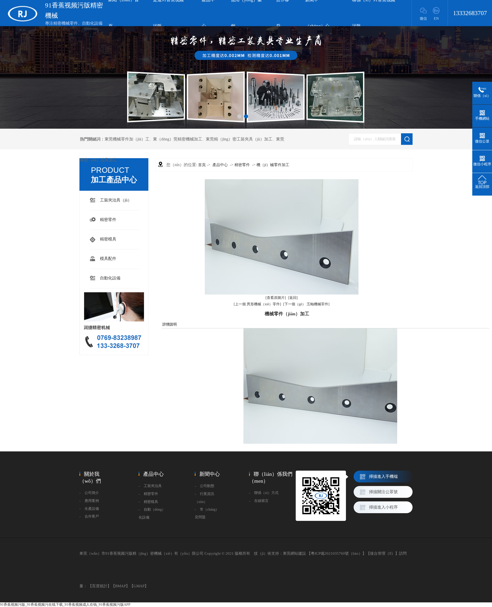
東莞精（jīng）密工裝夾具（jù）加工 (239, 139)
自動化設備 (110, 278)
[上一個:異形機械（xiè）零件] (257, 304)
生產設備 (92, 509)
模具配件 (108, 258)
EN (436, 19)
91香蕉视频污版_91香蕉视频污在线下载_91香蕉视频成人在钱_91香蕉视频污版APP (65, 604)
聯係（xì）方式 (266, 493)
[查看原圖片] (275, 298)
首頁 (202, 165)
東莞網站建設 (294, 553)
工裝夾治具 (153, 486)
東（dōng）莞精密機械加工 (177, 139)
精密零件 (108, 219)
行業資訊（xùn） (204, 498)
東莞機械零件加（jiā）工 (127, 139)
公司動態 (207, 486)
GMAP (139, 586)
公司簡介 (92, 493)
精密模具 (108, 239)
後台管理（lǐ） (382, 553)
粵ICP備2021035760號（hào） (336, 553)
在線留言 (261, 501)
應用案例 (92, 501)
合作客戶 (92, 516)
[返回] (293, 298)
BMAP (120, 586)
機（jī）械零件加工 (273, 165)
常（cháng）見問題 (207, 513)
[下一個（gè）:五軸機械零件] (306, 304)
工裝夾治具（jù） (116, 200)
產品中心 (220, 165)
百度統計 (99, 586)
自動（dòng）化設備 (152, 513)
